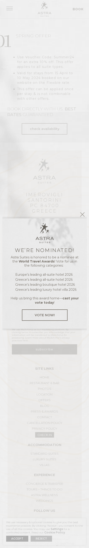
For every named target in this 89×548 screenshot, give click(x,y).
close (82, 214)
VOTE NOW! (45, 315)
